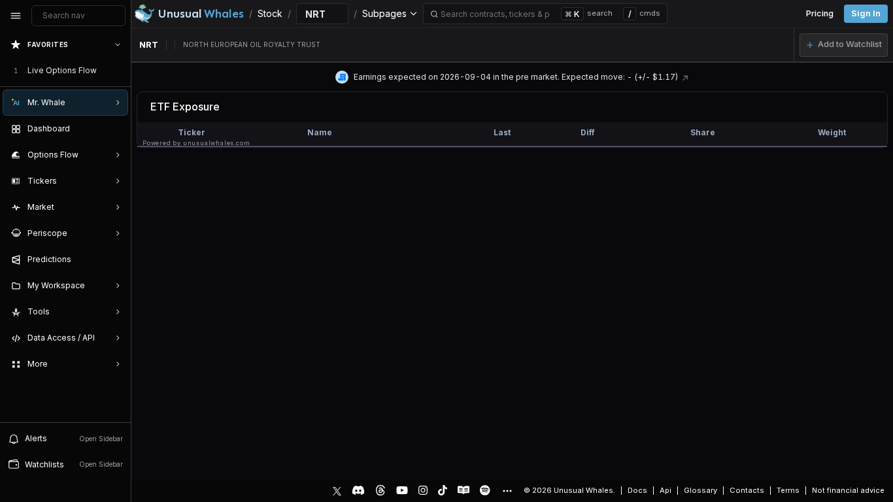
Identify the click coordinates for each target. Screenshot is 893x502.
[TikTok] (442, 490)
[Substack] (463, 490)
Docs (637, 490)
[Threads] (380, 490)
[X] (337, 490)
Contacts (747, 490)
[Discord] (358, 490)
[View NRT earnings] (685, 77)
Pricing (820, 13)
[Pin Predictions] (115, 259)
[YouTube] (402, 490)
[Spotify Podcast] (485, 490)
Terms (788, 490)
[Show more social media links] (506, 490)
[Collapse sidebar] (15, 15)
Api (665, 490)
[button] (843, 45)
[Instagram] (423, 490)
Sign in (866, 13)
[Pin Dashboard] (115, 129)
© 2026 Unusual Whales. (569, 490)
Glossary (700, 490)
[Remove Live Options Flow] (119, 70)
